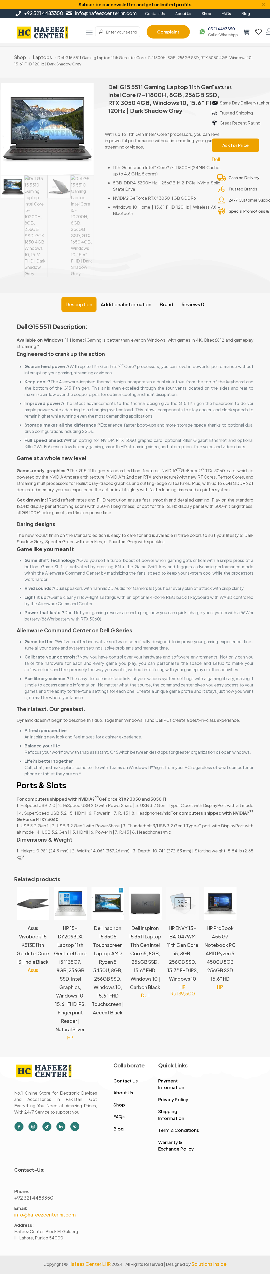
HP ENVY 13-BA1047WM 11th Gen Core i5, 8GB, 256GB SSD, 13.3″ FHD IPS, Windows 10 (182, 953)
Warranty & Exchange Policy (176, 1145)
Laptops (42, 57)
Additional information (126, 304)
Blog (118, 1129)
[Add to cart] (42, 894)
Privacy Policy (173, 1099)
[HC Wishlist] (258, 31)
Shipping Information (171, 1114)
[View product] (42, 906)
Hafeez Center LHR (90, 1264)
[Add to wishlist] (42, 917)
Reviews (193, 304)
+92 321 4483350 (43, 13)
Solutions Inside (208, 1264)
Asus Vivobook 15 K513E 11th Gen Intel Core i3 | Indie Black (33, 945)
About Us (123, 1092)
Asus (33, 970)
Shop (20, 57)
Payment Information (171, 1084)
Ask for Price (235, 145)
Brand (166, 304)
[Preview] (191, 917)
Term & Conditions (178, 1130)
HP (70, 1037)
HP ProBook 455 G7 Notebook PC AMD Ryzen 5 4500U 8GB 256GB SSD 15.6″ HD (220, 953)
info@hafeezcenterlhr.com (106, 13)
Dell (216, 159)
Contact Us (125, 1081)
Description (79, 304)
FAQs (119, 1116)
